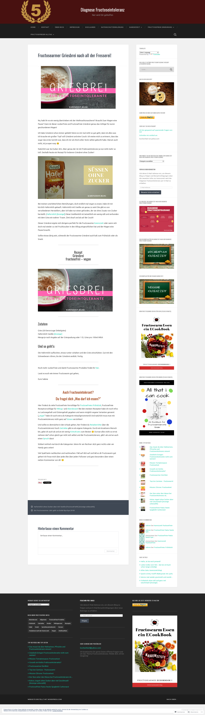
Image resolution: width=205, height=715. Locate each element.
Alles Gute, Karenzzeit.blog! (151, 570)
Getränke (64, 428)
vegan (41, 416)
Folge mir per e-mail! (87, 600)
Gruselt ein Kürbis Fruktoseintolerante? (45, 662)
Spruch (46, 438)
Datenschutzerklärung (112, 27)
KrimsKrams (75, 432)
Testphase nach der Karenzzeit (39, 631)
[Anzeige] (58, 334)
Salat (30, 627)
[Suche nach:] (156, 69)
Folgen (84, 621)
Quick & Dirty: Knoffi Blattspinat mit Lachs (157, 574)
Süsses (70, 419)
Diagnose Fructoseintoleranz (102, 9)
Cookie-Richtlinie (57, 710)
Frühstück (32, 623)
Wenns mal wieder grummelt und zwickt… (157, 577)
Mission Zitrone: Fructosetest (161, 487)
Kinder (49, 623)
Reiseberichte (96, 425)
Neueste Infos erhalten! (150, 192)
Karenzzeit (134, 27)
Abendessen (72, 409)
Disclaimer (90, 27)
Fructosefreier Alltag (41, 34)
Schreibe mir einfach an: (148, 135)
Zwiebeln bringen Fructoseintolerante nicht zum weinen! (161, 457)
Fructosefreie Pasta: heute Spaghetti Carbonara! (49, 687)
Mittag (59, 409)
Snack (37, 627)
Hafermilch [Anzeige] (56, 214)
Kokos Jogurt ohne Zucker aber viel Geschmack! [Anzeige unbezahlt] (161, 502)
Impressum (75, 27)
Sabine (148, 525)
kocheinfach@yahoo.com (90, 648)
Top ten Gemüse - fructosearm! (161, 481)
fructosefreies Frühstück (90, 405)
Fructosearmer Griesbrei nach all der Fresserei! (74, 55)
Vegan (54, 631)
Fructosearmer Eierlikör (159, 475)
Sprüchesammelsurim (48, 627)
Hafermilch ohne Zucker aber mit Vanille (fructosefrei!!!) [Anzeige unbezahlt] (64, 507)
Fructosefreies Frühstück (163, 547)
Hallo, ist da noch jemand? (151, 561)
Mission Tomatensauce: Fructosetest (44, 659)
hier (97, 368)
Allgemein (43, 619)
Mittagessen (58, 623)
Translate (156, 54)
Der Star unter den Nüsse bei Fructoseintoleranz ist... (50, 677)
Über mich (59, 27)
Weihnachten (63, 631)
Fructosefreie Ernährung (160, 27)
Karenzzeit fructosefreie (163, 525)
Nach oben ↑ (172, 699)
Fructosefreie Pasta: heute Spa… (160, 531)
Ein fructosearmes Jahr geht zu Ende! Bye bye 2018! (54, 510)
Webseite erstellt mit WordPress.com (45, 699)
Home (33, 27)
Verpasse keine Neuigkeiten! (147, 169)
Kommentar (111, 551)
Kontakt (45, 27)
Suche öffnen (175, 34)
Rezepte (68, 623)
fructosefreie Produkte (56, 619)
